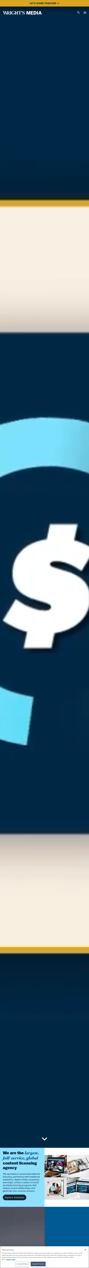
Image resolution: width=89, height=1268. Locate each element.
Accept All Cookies (38, 1264)
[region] (44, 1257)
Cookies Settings (22, 1264)
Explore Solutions (14, 1197)
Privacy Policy (11, 1259)
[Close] (85, 1249)
